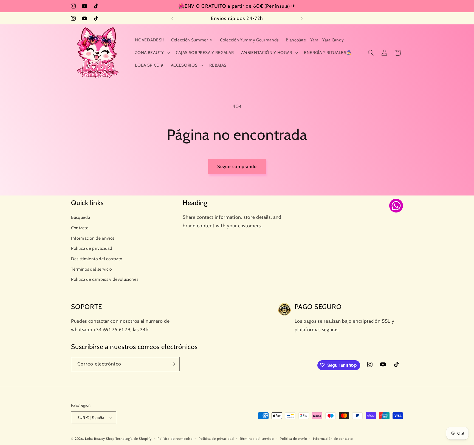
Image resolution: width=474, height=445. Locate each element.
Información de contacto (333, 439)
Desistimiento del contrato (96, 258)
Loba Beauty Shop (99, 439)
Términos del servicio (91, 268)
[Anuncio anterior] (172, 18)
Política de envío (293, 439)
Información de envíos (92, 237)
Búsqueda (80, 217)
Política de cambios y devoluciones (104, 279)
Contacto (79, 227)
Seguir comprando (237, 166)
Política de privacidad (91, 248)
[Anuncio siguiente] (302, 18)
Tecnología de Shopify (133, 439)
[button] (151, 52)
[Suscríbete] (172, 364)
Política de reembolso (175, 439)
